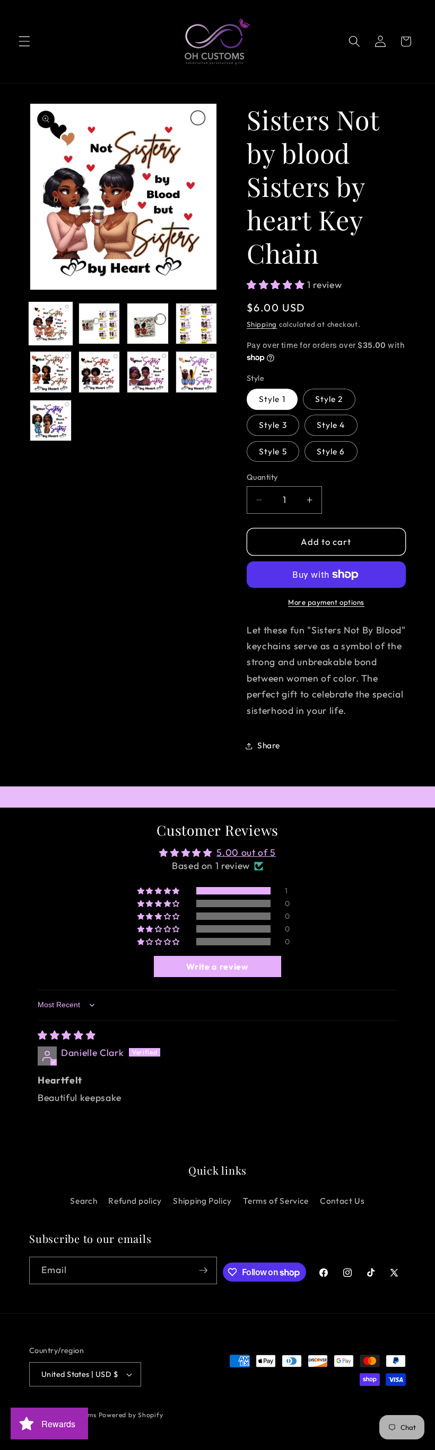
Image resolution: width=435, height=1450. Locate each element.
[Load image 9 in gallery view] (50, 420)
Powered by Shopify (131, 1415)
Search (83, 1201)
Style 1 (272, 399)
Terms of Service (276, 1201)
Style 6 (331, 451)
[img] (66, 1035)
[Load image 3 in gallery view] (147, 323)
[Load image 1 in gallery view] (50, 323)
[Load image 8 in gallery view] (196, 372)
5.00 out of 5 (246, 852)
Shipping (262, 324)
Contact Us (342, 1201)
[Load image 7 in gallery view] (147, 372)
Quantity (262, 477)
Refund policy (135, 1201)
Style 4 (331, 425)
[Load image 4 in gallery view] (196, 323)
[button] (24, 41)
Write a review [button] (217, 966)
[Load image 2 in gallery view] (99, 323)
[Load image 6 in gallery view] (99, 372)
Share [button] (268, 745)
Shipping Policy (202, 1201)
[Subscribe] (203, 1270)
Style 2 (329, 399)
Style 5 (273, 451)
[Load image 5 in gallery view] (50, 372)
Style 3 (273, 425)
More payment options (326, 602)
